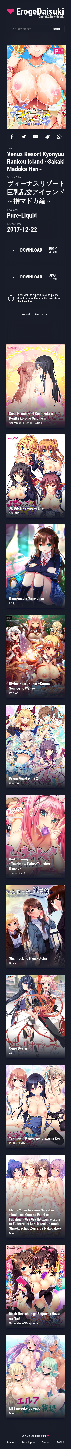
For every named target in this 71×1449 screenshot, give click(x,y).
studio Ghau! (17, 873)
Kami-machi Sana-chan (26, 598)
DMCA (60, 1442)
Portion (13, 693)
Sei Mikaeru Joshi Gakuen (25, 423)
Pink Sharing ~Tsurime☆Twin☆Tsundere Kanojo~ (30, 864)
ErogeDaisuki (35, 12)
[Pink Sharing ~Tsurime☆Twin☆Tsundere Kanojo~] (35, 877)
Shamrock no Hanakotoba (28, 958)
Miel (12, 1233)
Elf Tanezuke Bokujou (24, 1408)
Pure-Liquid (22, 215)
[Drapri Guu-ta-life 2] (35, 787)
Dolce (12, 963)
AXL (11, 1053)
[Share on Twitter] (23, 137)
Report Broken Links (34, 314)
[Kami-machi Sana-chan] (35, 607)
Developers (28, 1442)
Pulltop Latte (17, 1143)
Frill (11, 603)
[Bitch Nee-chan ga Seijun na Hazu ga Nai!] (35, 1327)
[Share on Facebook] (12, 137)
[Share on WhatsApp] (59, 137)
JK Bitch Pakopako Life (26, 508)
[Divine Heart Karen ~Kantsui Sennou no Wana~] (35, 697)
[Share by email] (35, 137)
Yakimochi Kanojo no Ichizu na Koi (34, 1138)
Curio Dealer (18, 1048)
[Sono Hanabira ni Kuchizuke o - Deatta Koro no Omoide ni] (35, 427)
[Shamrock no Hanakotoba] (35, 967)
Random (11, 1442)
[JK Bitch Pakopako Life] (35, 517)
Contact (46, 1442)
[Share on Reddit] (47, 137)
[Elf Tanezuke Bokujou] (35, 1417)
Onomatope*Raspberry (23, 1323)
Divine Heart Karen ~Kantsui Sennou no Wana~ (30, 686)
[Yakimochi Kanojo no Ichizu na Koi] (35, 1147)
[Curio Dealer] (35, 1057)
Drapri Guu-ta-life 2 (23, 778)
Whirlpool (15, 783)
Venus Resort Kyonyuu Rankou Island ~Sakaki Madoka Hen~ (36, 161)
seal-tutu (14, 513)
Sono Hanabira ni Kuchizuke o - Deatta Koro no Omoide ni (32, 415)
